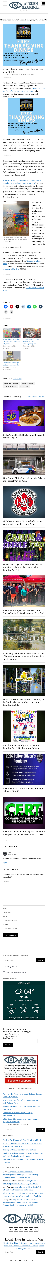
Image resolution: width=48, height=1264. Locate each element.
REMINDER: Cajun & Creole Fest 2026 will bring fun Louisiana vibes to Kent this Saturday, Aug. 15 (23, 567)
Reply (5, 863)
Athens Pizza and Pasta (11, 383)
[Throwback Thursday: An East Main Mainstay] (12, 356)
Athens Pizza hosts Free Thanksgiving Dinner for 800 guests (12, 341)
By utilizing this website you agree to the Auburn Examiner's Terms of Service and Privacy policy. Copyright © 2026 (24, 1246)
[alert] (24, 972)
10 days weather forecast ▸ (24, 1018)
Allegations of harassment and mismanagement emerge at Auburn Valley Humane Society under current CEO (20, 1174)
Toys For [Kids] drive (11, 269)
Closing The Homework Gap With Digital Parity (22, 1140)
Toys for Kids (24, 386)
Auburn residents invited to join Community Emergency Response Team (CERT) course (24, 833)
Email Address (8, 1038)
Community (17, 378)
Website (5, 924)
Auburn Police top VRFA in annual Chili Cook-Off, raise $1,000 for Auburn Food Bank (24, 611)
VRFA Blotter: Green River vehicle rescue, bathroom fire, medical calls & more (22, 522)
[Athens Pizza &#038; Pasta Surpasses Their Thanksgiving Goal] (32, 333)
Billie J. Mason (8, 1193)
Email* (5, 916)
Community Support (10, 386)
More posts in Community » (36, 397)
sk (3, 1171)
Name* (5, 908)
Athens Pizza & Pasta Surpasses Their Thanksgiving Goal (31, 341)
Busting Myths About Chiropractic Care (19, 1149)
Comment (6, 882)
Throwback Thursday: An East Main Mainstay (11, 363)
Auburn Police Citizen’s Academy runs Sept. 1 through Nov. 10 (23, 789)
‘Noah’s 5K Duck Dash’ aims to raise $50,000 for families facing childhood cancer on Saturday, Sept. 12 (23, 702)
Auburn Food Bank (27, 383)
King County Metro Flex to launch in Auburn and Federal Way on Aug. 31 (24, 479)
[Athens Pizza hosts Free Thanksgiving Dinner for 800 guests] (12, 333)
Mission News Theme (17, 1261)
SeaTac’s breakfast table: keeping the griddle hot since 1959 (24, 436)
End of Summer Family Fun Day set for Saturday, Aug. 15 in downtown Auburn (21, 746)
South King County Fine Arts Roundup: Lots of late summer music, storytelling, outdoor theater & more (23, 656)
